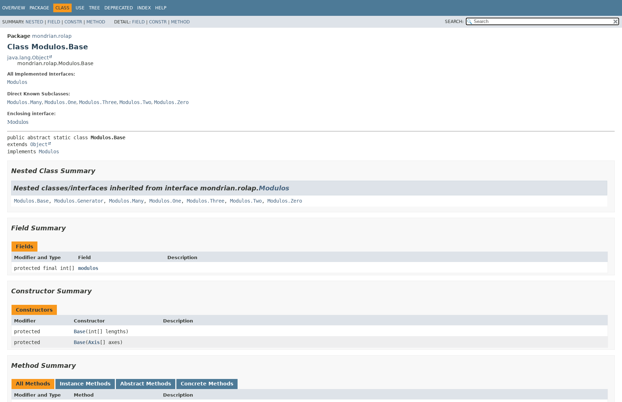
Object (39, 144)
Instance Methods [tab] (85, 384)
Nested (34, 21)
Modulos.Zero (171, 102)
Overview (13, 7)
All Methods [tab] (33, 384)
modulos (88, 268)
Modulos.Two (135, 102)
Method (95, 21)
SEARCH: (454, 21)
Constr (73, 21)
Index (144, 7)
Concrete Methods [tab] (207, 384)
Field (54, 21)
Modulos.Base (31, 201)
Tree (94, 7)
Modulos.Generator (78, 201)
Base (79, 331)
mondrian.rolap (52, 36)
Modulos (17, 82)
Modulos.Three (98, 102)
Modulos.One (60, 102)
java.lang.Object (28, 57)
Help (160, 7)
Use (80, 7)
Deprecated (118, 7)
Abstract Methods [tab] (145, 384)
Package (39, 7)
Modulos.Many (24, 102)
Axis (94, 342)
